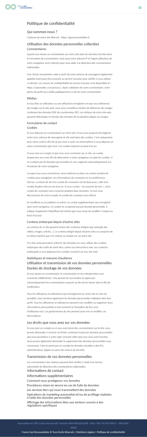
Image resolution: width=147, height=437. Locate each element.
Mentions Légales (85, 432)
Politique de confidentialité (111, 432)
